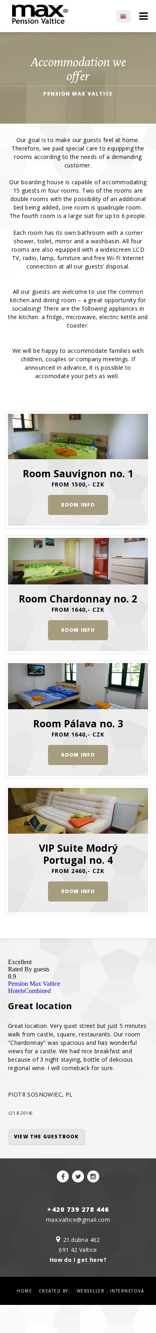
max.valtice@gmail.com (78, 1219)
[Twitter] (78, 1176)
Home (24, 1291)
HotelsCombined (29, 990)
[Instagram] (93, 1176)
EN (127, 16)
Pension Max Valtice (34, 983)
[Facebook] (63, 1176)
